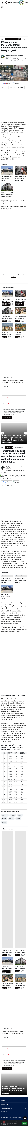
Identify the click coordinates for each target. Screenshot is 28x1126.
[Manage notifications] (4, 1122)
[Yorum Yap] (6, 87)
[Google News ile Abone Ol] (6, 83)
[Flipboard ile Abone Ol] (16, 83)
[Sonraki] (25, 433)
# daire (19, 815)
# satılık (18, 818)
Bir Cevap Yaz (7, 377)
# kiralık (4, 818)
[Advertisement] (14, 20)
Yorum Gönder (7, 417)
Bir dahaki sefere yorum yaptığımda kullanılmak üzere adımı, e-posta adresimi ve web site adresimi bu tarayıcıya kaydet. (14, 412)
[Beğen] (2, 87)
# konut (11, 818)
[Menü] (2, 2)
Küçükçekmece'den (11, 55)
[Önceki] (2, 433)
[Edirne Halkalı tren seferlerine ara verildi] (7, 173)
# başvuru (4, 815)
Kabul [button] (24, 1123)
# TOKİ (4, 822)
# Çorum (13, 815)
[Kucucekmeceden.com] (16, 3)
